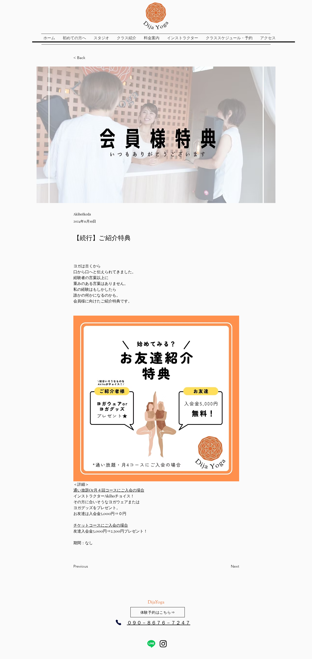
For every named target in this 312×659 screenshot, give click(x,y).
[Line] (151, 644)
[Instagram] (163, 644)
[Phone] (118, 622)
